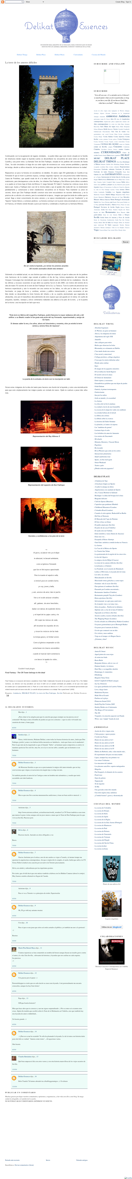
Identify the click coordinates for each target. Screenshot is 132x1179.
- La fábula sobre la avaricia (103, 418)
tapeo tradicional (99, 225)
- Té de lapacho (99, 784)
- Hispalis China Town (101, 678)
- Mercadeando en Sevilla (103, 577)
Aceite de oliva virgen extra (102, 111)
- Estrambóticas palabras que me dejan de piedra (110, 383)
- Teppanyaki (98, 781)
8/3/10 (14, 898)
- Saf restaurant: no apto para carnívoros (107, 601)
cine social (105, 134)
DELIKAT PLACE (29, 693)
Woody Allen (122, 230)
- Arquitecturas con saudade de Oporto (107, 490)
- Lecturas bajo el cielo (102, 430)
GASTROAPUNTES (113, 174)
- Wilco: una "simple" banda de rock (106, 719)
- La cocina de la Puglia (102, 819)
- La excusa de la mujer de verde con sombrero (110, 410)
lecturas (122, 189)
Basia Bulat (119, 126)
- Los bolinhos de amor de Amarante (106, 433)
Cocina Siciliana (99, 142)
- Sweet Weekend (100, 462)
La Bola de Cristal (117, 187)
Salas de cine (107, 215)
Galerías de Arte (99, 174)
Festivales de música (122, 169)
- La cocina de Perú (100, 828)
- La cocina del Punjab (101, 840)
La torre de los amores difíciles (21, 62)
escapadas (96, 167)
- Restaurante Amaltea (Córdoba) (105, 592)
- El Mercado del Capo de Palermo (106, 519)
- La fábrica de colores (101, 415)
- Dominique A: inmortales (103, 672)
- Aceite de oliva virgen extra (104, 731)
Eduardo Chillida (105, 164)
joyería (127, 184)
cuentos (121, 149)
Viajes (96, 230)
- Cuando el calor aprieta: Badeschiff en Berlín (110, 513)
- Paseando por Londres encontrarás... (107, 589)
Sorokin (21, 734)
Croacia (110, 149)
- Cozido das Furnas (101, 737)
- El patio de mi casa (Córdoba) (104, 528)
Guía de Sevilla (120, 177)
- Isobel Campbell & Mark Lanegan (106, 681)
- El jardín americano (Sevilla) (104, 525)
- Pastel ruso (98, 775)
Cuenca (115, 149)
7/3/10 (14, 755)
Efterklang (116, 164)
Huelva (100, 179)
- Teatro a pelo (99, 465)
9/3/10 (14, 991)
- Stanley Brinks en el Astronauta (105, 707)
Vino (109, 230)
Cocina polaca (113, 139)
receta (103, 210)
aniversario (97, 119)
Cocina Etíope (98, 137)
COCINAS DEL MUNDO (109, 144)
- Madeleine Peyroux (101, 692)
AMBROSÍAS (111, 116)
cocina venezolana (119, 142)
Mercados (126, 197)
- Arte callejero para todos (103, 342)
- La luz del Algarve (101, 557)
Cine (112, 132)
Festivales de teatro (100, 172)
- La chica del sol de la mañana (104, 404)
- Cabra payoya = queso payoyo (104, 734)
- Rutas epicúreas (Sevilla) (103, 598)
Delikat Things (22, 54)
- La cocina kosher (100, 846)
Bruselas (110, 129)
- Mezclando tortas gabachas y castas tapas (108, 580)
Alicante (107, 113)
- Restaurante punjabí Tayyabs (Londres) (108, 595)
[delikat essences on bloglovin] (112, 928)
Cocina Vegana (108, 142)
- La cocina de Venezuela (102, 834)
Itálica (127, 182)
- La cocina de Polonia (101, 831)
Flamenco (111, 172)
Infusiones (110, 179)
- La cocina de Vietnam (102, 837)
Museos (96, 199)
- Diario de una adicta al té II (104, 743)
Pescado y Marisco (111, 205)
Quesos (123, 207)
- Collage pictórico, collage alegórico (107, 357)
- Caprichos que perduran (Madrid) (106, 504)
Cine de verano (120, 132)
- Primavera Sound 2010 (102, 701)
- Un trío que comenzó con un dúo (106, 630)
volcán (112, 230)
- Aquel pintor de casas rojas (103, 654)
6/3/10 (14, 728)
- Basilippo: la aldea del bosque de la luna (108, 495)
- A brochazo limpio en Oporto (104, 484)
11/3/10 (14, 1069)
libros (127, 189)
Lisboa (95, 192)
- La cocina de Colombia (102, 808)
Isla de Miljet (118, 179)
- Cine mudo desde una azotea (104, 351)
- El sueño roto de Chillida (103, 530)
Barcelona (96, 126)
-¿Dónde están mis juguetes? (104, 468)
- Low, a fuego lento (101, 689)
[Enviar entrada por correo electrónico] (7, 695)
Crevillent (104, 149)
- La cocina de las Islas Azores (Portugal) (108, 822)
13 (27, 998)
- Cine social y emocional (103, 354)
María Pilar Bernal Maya (26, 948)
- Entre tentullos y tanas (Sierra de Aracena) (109, 533)
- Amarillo (97, 339)
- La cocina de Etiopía (101, 811)
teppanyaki (115, 225)
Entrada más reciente (12, 1160)
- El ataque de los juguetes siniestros (106, 369)
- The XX (97, 713)
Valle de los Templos (118, 227)
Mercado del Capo (117, 197)
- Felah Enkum (99, 386)
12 (36, 973)
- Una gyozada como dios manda (105, 789)
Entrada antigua (82, 1160)
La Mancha (126, 187)
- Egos (96, 366)
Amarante (102, 116)
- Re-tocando (98, 448)
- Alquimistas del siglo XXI (103, 336)
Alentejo (96, 113)
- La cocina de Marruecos (102, 825)
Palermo (107, 202)
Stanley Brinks (98, 222)
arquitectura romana (121, 121)
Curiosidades (78, 54)
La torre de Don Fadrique (46, 693)
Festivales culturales (108, 169)
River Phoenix (121, 212)
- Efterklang (98, 675)
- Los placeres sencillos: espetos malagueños (109, 766)
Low (114, 192)
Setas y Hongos (123, 215)
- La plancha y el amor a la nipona (105, 424)
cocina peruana (103, 139)
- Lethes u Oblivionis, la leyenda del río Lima (109, 572)
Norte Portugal (115, 199)
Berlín (105, 129)
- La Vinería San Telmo (102, 551)
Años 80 (113, 119)
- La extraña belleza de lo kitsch (105, 413)
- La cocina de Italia (101, 813)
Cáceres (115, 129)
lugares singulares (122, 192)
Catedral (120, 129)
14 (36, 1031)
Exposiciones (124, 167)
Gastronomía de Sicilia (108, 177)
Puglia (117, 207)
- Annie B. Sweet (99, 651)
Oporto (96, 202)
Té (105, 225)
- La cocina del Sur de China (104, 843)
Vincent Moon (103, 230)
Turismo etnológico (105, 227)
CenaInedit (126, 129)
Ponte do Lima (125, 205)
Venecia (127, 227)
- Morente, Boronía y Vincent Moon (106, 442)
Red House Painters (112, 210)
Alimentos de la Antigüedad (120, 113)
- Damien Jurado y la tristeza (104, 666)
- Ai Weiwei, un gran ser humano (105, 331)
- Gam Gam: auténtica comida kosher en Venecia (110, 542)
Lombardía (101, 192)
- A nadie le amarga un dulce (104, 487)
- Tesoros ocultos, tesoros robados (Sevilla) (108, 615)
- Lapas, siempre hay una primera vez (106, 757)
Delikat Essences (24, 762)
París (118, 202)
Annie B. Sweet (105, 119)
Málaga (113, 194)
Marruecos (108, 197)
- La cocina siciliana (101, 849)
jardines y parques (106, 184)
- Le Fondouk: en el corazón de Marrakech (108, 569)
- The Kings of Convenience (103, 710)
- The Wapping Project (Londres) (105, 618)
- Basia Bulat (98, 660)
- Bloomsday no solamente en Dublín (107, 348)
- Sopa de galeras (100, 778)
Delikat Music (60, 54)
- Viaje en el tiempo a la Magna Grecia (107, 636)
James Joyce (97, 184)
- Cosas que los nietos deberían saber (106, 360)
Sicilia (102, 217)
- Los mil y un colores (101, 574)
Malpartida (119, 194)
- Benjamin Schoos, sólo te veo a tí (106, 663)
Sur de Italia (107, 222)
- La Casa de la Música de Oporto (105, 548)
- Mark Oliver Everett (101, 695)
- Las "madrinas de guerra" (103, 427)
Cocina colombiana (123, 134)
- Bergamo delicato (100, 498)
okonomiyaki (125, 199)
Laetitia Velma (114, 189)
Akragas (127, 111)
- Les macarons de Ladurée (103, 763)
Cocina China (113, 134)
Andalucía (17, 693)
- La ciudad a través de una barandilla (107, 407)
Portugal (97, 207)
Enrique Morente (124, 164)
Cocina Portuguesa (123, 139)
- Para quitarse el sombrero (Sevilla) (106, 586)
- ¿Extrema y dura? (100, 639)
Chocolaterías (106, 132)
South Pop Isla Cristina (122, 220)
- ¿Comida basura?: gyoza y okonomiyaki (108, 795)
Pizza (118, 205)
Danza (109, 155)
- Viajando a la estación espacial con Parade (109, 716)
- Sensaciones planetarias (102, 453)
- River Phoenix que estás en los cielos (107, 451)
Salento (115, 215)
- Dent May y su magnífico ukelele (106, 669)
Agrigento (114, 111)
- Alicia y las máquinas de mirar (105, 333)
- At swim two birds (100, 657)
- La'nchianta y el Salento (103, 566)
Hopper (96, 179)
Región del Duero (124, 210)
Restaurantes (111, 212)
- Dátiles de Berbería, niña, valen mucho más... (110, 751)
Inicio (48, 1160)
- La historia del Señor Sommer (104, 421)
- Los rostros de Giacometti (103, 436)
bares (102, 126)
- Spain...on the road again (103, 459)
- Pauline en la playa (101, 698)
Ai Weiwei (121, 111)
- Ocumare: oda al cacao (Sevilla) (105, 583)
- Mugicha (97, 769)
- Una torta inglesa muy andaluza (105, 792)
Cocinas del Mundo (99, 54)
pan (111, 202)
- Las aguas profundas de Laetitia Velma (108, 686)
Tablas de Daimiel (124, 222)
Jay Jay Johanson (117, 184)
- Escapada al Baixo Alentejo (104, 539)
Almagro (96, 116)
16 (36, 1076)
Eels (112, 164)
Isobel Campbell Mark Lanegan (112, 182)
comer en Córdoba (124, 144)
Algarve (102, 113)
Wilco (116, 230)
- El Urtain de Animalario (102, 377)
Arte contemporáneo (101, 124)
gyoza (127, 177)
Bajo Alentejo (125, 124)
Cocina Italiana (108, 137)
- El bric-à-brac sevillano (102, 522)
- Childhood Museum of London (105, 507)
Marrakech (101, 197)
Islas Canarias (98, 182)
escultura (102, 167)
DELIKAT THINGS (105, 161)
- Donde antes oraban (101, 363)
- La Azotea (98, 401)
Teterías (122, 225)
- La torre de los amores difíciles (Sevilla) (108, 563)
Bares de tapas (109, 126)
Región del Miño (99, 212)
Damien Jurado (102, 155)
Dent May (119, 162)
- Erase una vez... (99, 536)
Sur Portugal (114, 222)
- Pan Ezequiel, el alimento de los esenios (108, 772)
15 (37, 1056)
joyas (123, 184)
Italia (123, 182)
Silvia (20, 830)
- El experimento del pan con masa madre (108, 754)
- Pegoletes (97, 445)
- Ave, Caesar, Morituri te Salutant (105, 492)
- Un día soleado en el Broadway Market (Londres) (111, 621)
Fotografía (118, 172)
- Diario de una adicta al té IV (104, 748)
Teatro (109, 225)
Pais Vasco (102, 202)
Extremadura (97, 169)
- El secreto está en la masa (103, 374)
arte (128, 121)
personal (101, 205)
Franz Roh (126, 172)
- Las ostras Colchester (101, 760)
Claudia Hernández (25, 1056)
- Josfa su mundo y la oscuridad (105, 398)
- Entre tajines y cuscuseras (103, 380)
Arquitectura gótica (109, 121)
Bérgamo (100, 129)
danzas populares (115, 155)
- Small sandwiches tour (102, 456)
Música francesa (105, 199)
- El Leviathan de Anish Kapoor (105, 371)
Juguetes (96, 187)
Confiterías (126, 147)
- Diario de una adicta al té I (103, 740)
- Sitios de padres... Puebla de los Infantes (108, 607)
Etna (107, 167)
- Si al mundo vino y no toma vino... (106, 604)
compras (110, 147)
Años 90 (119, 119)
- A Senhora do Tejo (101, 481)
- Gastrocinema (99, 392)
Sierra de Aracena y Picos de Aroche (117, 217)
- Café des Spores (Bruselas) (103, 501)
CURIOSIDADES (111, 152)
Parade (115, 202)
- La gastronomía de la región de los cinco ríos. (110, 554)
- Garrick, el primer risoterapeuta (105, 389)
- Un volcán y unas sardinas (103, 633)
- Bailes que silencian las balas (104, 345)
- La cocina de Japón (101, 816)
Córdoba (97, 149)
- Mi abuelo (98, 439)
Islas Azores (126, 179)
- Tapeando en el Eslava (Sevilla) (105, 613)
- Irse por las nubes (100, 395)
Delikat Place (41, 54)
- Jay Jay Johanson (100, 683)
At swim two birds (115, 124)
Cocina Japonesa (119, 137)
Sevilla (59, 693)
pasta (121, 202)
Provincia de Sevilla (107, 207)
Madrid (108, 194)
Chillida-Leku (97, 132)
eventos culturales (114, 167)
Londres (108, 192)
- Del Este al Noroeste (101, 516)
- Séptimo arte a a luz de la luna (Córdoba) (108, 610)
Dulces (98, 164)
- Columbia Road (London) (103, 510)
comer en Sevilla (100, 147)
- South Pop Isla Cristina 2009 (104, 704)
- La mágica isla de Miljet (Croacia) (106, 560)
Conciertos (118, 146)
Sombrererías (110, 220)
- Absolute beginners (101, 328)
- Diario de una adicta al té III (104, 746)
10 (27, 922)
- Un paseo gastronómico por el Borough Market (110, 624)
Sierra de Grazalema (100, 220)
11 (41, 948)
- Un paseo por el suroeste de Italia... (106, 627)
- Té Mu (96, 786)
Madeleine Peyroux (99, 194)
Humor (105, 179)
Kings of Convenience (106, 187)
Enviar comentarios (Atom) (24, 1165)
